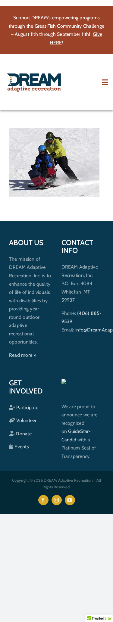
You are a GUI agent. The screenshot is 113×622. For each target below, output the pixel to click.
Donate (23, 434)
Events (21, 446)
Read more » (22, 355)
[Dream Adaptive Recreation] (35, 68)
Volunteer (25, 420)
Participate (26, 407)
